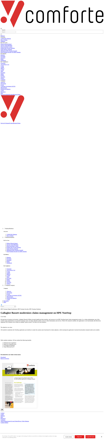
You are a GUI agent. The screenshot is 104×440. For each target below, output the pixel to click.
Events (8, 294)
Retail (8, 261)
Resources (3, 91)
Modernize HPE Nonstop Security (15, 250)
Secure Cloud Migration (12, 244)
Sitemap (27, 421)
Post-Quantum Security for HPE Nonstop (17, 251)
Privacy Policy (21, 421)
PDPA (8, 279)
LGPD (8, 275)
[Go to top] (2, 410)
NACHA (9, 282)
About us (9, 291)
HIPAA (8, 274)
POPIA (8, 281)
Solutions (3, 41)
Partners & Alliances (12, 298)
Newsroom (9, 292)
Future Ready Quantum (12, 248)
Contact (11, 94)
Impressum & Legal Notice (11, 421)
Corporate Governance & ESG (14, 295)
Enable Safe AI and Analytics (14, 247)
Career (8, 299)
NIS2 (8, 277)
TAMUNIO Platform (12, 234)
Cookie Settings (4, 422)
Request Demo (16, 94)
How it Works (10, 235)
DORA (8, 283)
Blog (2, 93)
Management (10, 296)
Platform (3, 36)
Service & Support (5, 94)
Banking (9, 257)
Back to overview (5, 358)
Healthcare (9, 263)
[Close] (101, 436)
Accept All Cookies (90, 436)
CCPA (8, 271)
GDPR (8, 273)
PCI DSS (9, 278)
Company (3, 79)
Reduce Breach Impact (12, 243)
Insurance (9, 260)
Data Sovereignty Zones (12, 246)
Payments (9, 258)
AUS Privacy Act (11, 270)
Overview (9, 268)
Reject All (79, 436)
